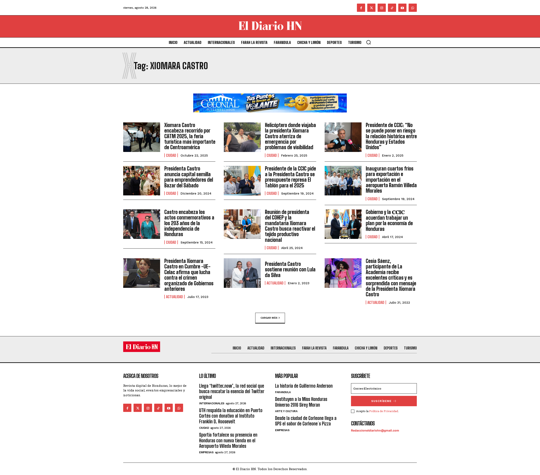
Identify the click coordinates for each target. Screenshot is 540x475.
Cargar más (269, 317)
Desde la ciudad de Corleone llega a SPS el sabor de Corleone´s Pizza (305, 420)
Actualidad (174, 297)
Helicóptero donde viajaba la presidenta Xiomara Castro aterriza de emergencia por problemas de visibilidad (290, 136)
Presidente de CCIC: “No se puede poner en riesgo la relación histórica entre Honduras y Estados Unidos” (391, 136)
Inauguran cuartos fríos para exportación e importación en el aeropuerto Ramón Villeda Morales (391, 179)
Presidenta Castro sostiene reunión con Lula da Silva (290, 269)
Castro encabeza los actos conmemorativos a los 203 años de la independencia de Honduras (189, 223)
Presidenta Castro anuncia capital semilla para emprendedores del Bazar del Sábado (188, 176)
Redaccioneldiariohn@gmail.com (375, 430)
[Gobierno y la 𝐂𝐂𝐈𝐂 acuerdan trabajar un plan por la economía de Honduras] (343, 224)
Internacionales (211, 403)
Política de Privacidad (383, 411)
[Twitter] (371, 8)
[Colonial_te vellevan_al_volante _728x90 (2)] (270, 116)
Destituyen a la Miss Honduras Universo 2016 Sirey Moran (301, 401)
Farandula (283, 392)
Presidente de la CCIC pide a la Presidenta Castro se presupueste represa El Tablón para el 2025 (290, 176)
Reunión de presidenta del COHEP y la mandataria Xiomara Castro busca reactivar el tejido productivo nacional (290, 226)
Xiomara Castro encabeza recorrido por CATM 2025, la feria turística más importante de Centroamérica (189, 136)
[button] (368, 42)
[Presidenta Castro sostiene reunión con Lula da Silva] (242, 273)
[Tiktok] (392, 8)
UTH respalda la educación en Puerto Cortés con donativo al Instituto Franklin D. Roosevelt (230, 415)
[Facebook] (361, 8)
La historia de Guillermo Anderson (304, 386)
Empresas (206, 452)
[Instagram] (382, 8)
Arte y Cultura (286, 411)
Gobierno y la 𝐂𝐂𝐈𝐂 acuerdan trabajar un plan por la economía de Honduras (389, 220)
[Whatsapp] (413, 8)
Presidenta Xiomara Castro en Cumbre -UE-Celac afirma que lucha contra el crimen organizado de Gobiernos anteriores (188, 275)
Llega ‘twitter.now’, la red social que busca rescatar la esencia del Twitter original (231, 391)
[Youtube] (402, 8)
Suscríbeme (381, 401)
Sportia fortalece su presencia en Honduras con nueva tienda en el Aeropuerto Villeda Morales (228, 440)
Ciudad (171, 155)
